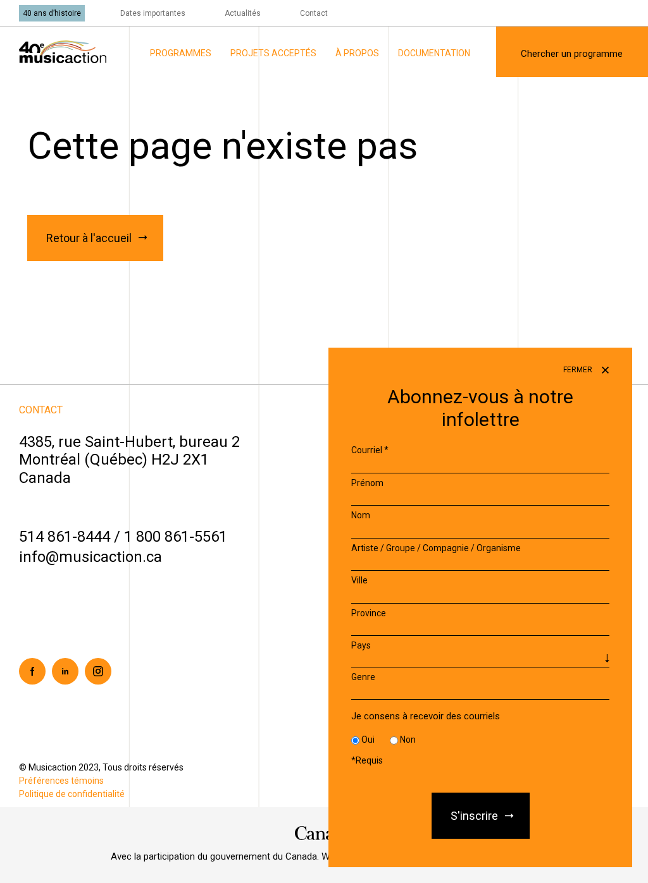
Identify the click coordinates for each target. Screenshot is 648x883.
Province (368, 613)
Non (408, 739)
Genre (363, 677)
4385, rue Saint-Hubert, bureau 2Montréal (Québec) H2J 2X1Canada (129, 460)
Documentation (434, 53)
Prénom (367, 483)
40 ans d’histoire (52, 13)
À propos (357, 53)
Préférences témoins (61, 781)
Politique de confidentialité (72, 794)
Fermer (578, 369)
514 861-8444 (64, 536)
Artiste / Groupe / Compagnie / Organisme (436, 548)
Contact (314, 13)
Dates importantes (152, 13)
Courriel (370, 450)
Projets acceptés (273, 53)
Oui (368, 739)
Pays (361, 645)
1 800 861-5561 (175, 536)
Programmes (180, 53)
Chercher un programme (572, 53)
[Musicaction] (62, 51)
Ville (359, 580)
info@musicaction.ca (90, 557)
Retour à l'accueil (89, 238)
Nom (360, 515)
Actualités (243, 13)
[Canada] (324, 833)
